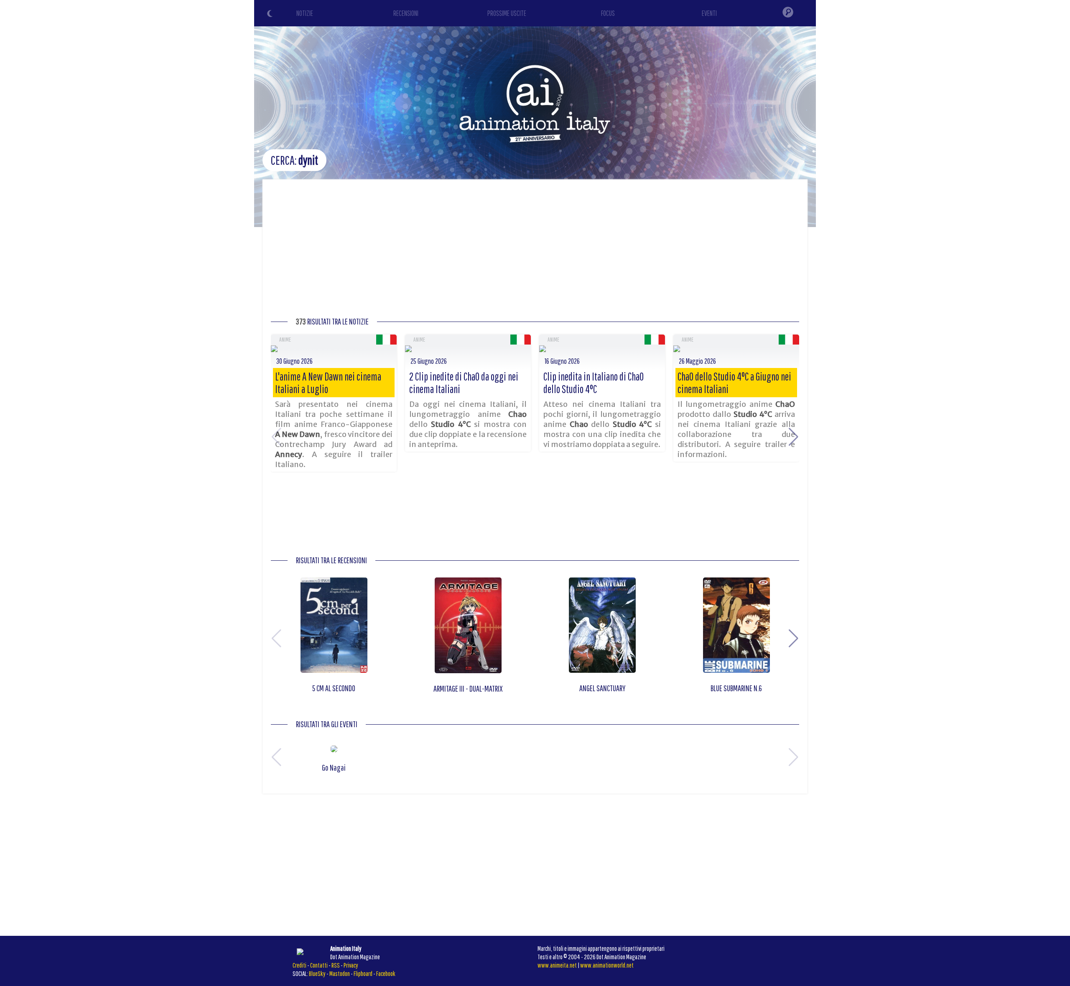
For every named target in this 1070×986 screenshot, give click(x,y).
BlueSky (317, 973)
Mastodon (339, 973)
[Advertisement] (535, 250)
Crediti (299, 965)
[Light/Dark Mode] (271, 14)
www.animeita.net (557, 965)
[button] (793, 437)
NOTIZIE (304, 13)
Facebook (385, 973)
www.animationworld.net (607, 965)
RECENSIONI (405, 13)
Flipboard (363, 973)
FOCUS (608, 13)
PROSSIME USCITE (506, 13)
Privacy (351, 965)
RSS (335, 965)
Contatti (319, 965)
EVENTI (709, 13)
